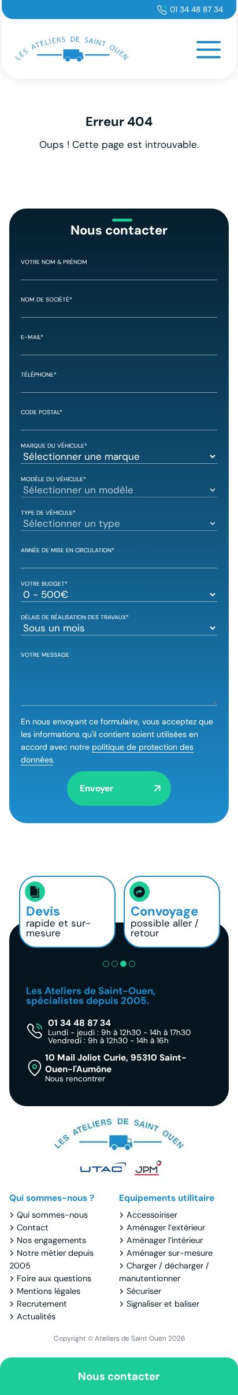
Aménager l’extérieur (166, 1227)
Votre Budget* (44, 583)
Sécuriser (144, 1291)
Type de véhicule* (48, 512)
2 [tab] (114, 964)
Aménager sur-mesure (170, 1253)
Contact (33, 1227)
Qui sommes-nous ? (51, 1198)
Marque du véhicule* (54, 445)
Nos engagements (51, 1240)
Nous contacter (119, 1376)
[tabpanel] (67, 912)
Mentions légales (48, 1291)
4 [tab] (132, 964)
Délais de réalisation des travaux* (75, 617)
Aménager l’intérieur (165, 1240)
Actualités (36, 1316)
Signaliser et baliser (163, 1304)
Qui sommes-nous (52, 1215)
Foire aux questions (54, 1278)
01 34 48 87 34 (196, 9)
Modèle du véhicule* (53, 479)
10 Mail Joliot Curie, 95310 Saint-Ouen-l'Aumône (116, 1067)
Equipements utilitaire (166, 1198)
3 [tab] (123, 964)
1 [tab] (106, 964)
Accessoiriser (152, 1215)
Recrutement (42, 1304)
